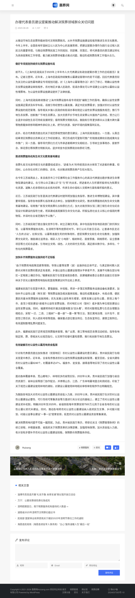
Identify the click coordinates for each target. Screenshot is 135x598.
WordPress (35, 592)
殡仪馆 (85, 589)
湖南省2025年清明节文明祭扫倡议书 (36, 512)
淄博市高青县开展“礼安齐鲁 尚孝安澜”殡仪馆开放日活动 (46, 494)
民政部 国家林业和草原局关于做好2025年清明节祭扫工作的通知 (50, 518)
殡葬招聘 (95, 589)
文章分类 (66, 592)
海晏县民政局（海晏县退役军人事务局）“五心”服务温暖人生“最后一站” (54, 524)
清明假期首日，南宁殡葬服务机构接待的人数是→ (43, 506)
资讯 (98, 447)
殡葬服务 (85, 447)
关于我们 (86, 592)
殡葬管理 (74, 589)
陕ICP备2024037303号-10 (116, 591)
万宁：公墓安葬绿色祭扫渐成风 (34, 500)
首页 (64, 589)
